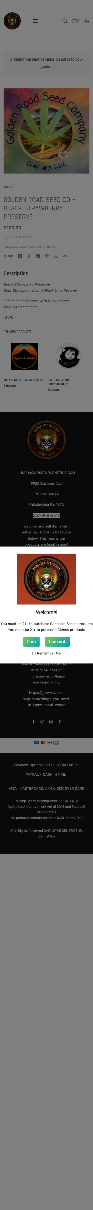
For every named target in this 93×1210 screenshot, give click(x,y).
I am (31, 641)
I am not (57, 641)
